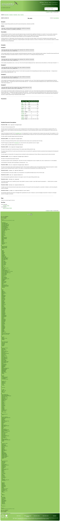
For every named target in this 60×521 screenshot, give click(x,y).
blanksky (3, 248)
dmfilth (3, 303)
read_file (3, 446)
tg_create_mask (4, 489)
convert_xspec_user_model (6, 272)
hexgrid (3, 375)
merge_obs (3, 398)
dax (2, 290)
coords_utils (4, 275)
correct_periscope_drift (5, 278)
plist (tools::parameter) (5, 429)
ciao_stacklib (4, 264)
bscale (22, 111)
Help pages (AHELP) (4, 216)
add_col (3, 233)
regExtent (3, 449)
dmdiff (3, 301)
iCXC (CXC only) (46, 515)
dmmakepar (4, 319)
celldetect (3, 255)
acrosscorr (3, 231)
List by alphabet (4, 217)
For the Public (55, 4)
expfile (22, 108)
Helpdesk (54, 515)
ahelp (51, 12)
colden (3, 267)
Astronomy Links (37, 515)
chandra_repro (4, 257)
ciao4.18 (47, 12)
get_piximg (3, 359)
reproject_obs (4, 457)
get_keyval (3, 354)
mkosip (3, 404)
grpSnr (3, 372)
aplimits (4, 208)
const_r (22, 115)
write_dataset (4, 501)
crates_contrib (4, 281)
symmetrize (3, 480)
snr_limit (22, 113)
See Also (22, 14)
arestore (3, 240)
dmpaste (3, 325)
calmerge (3, 252)
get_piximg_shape (5, 358)
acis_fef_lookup (4, 226)
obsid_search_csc (4, 414)
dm (2, 332)
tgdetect (3, 483)
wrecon (3, 499)
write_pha (3, 502)
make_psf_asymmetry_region (6, 395)
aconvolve (3, 230)
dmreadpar (3, 326)
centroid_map (4, 256)
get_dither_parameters (5, 353)
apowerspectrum (4, 237)
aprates (7, 208)
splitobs (3, 470)
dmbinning (3, 298)
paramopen (3, 420)
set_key (3, 463)
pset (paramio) (4, 435)
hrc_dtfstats (4, 378)
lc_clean (3, 389)
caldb (2, 251)
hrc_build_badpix (4, 377)
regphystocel (4, 452)
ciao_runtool (4, 263)
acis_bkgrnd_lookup (5, 223)
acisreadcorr (4, 222)
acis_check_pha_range (5, 224)
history (3, 376)
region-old (3, 450)
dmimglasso (4, 313)
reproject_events (4, 455)
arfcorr (3, 241)
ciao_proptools (4, 262)
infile (22, 102)
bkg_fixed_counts (4, 246)
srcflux (8, 205)
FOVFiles (3, 345)
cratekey (3, 280)
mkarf (3, 401)
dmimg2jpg (3, 307)
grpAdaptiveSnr (4, 364)
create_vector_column (5, 285)
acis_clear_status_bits (5, 225)
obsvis (3, 414)
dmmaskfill (3, 321)
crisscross (3, 286)
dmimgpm (3, 314)
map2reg (3, 397)
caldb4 (3, 250)
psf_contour (4, 437)
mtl (2, 411)
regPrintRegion (4, 453)
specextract (3, 469)
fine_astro (3, 343)
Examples (11, 14)
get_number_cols (4, 356)
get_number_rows (5, 357)
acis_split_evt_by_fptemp (6, 229)
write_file (3, 501)
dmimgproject (4, 315)
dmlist (3, 318)
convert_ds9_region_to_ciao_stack (7, 271)
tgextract (3, 484)
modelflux (3, 409)
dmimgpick (3, 313)
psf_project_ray (4, 437)
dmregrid (3, 328)
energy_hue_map (4, 338)
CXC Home (42, 2)
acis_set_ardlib (4, 228)
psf (2, 438)
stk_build (3, 475)
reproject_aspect (4, 454)
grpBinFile (3, 366)
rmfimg (3, 458)
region (3, 451)
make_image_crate (5, 394)
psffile (22, 104)
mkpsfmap (17, 142)
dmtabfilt (3, 330)
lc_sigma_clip (4, 390)
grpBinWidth (4, 366)
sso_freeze (3, 473)
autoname (3, 243)
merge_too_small (4, 399)
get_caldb (3, 348)
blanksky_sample (4, 247)
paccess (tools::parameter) (6, 417)
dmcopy (3, 300)
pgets (3, 424)
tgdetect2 (3, 482)
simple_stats (4, 466)
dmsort (3, 329)
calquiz (3, 253)
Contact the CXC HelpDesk (51, 10)
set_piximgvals (4, 464)
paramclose (3, 418)
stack (2, 474)
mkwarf (3, 408)
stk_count (3, 476)
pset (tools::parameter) (5, 435)
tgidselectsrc (4, 485)
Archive (50, 2)
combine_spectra (4, 270)
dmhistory (3, 307)
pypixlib (3, 440)
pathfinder (3, 422)
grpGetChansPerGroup (5, 368)
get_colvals (3, 349)
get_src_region (4, 360)
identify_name (4, 381)
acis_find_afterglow (5, 227)
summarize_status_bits (5, 479)
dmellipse (3, 301)
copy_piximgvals (4, 277)
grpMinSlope (4, 370)
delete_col (3, 291)
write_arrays (4, 499)
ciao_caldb (3, 261)
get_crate (3, 352)
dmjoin (3, 317)
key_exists (3, 387)
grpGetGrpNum (4, 369)
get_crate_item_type (5, 351)
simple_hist (3, 465)
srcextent (4, 205)
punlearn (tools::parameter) (6, 439)
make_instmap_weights (5, 395)
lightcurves (3, 391)
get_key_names (4, 355)
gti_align (3, 373)
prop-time (3, 433)
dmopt (3, 324)
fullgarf (3, 345)
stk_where (3, 477)
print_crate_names (5, 432)
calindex (3, 251)
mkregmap (3, 405)
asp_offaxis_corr (4, 242)
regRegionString (4, 454)
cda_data (3, 254)
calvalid (3, 253)
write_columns (4, 500)
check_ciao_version (5, 259)
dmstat (10, 208)
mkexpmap (3, 401)
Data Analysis (55, 2)
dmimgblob (3, 309)
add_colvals (3, 232)
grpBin (3, 367)
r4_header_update (4, 443)
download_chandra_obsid (6, 333)
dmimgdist (3, 310)
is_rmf (3, 384)
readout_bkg (4, 444)
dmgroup (3, 305)
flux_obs (3, 344)
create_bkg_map (4, 284)
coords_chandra (4, 273)
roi (2, 458)
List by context (3, 218)
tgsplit (3, 487)
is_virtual (3, 385)
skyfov (3, 468)
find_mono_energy (5, 342)
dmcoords (3, 299)
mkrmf (3, 406)
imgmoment (4, 382)
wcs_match (3, 497)
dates (3, 289)
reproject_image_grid (5, 456)
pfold (2, 423)
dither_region (4, 295)
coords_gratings (4, 274)
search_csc (3, 461)
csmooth (3, 287)
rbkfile (22, 109)
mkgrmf (3, 403)
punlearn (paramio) (5, 439)
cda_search (3, 255)
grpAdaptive (4, 365)
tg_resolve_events (5, 490)
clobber (22, 116)
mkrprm (3, 407)
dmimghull (3, 312)
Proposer (46, 2)
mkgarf (3, 402)
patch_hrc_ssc (4, 421)
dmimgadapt (4, 308)
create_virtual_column (5, 286)
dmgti (3, 305)
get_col (3, 350)
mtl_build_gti (4, 410)
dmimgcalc (3, 309)
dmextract (3, 302)
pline (2, 428)
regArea (3, 448)
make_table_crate (4, 396)
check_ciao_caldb (4, 258)
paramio (3, 419)
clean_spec (3, 266)
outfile (22, 106)
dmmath (3, 322)
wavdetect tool (18, 133)
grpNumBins (4, 371)
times (2, 491)
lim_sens (3, 392)
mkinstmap (3, 403)
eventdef (3, 339)
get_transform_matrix (5, 361)
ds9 (2, 334)
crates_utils (3, 282)
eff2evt (3, 337)
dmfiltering (3, 303)
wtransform (3, 503)
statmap (3, 475)
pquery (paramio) (4, 430)
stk (2, 478)
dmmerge (3, 323)
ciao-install (3, 259)
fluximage (3, 343)
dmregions (3, 327)
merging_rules (4, 399)
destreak (3, 293)
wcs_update (4, 498)
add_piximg (3, 235)
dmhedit (3, 306)
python (3, 441)
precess (3, 431)
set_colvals (3, 462)
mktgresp (3, 407)
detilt (2, 294)
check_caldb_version (5, 257)
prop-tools (3, 434)
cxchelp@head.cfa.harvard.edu (22, 518)
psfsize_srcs (4, 436)
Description (7, 14)
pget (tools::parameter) (5, 425)
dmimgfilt (3, 311)
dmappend (3, 296)
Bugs (19, 14)
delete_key (3, 292)
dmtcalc (3, 331)
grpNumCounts (4, 372)
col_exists (3, 269)
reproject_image (4, 456)
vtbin (2, 494)
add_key (3, 234)
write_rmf (3, 503)
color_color (3, 268)
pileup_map (3, 426)
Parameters (15, 14)
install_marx (3, 383)
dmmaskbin (3, 320)
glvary (3, 363)
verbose (22, 118)
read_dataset (4, 445)
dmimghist (3, 311)
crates (3, 283)
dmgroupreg (4, 304)
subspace (3, 479)
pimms (3, 427)
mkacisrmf (3, 400)
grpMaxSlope (4, 370)
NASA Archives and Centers (27, 516)
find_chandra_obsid (5, 341)
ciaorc (3, 260)
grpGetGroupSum (4, 368)
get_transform (4, 362)
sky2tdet (3, 467)
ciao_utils (3, 265)
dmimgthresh (4, 316)
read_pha (3, 447)
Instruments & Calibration (46, 4)
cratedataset (4, 279)
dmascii (3, 297)
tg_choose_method (5, 488)
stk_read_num (4, 477)
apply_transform (4, 238)
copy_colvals (4, 276)
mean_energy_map (5, 397)
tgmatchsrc (3, 486)
